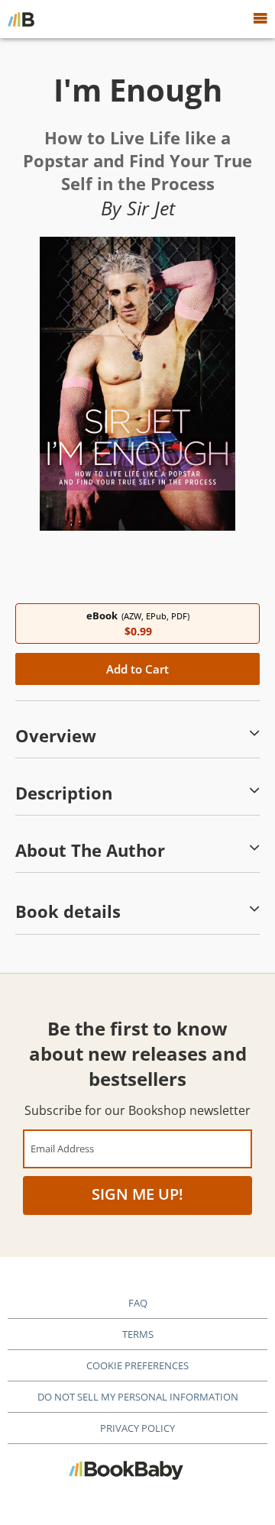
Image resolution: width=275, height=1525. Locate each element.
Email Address (62, 1148)
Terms (138, 1334)
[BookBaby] (21, 19)
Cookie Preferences (137, 1365)
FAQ (137, 1303)
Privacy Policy (137, 1428)
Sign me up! (137, 1194)
